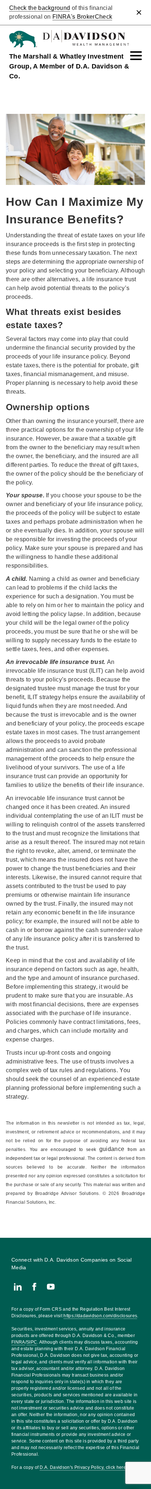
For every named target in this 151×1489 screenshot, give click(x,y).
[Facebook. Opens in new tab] (34, 1286)
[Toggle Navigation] (136, 55)
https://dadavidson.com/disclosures (100, 1315)
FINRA (18, 1342)
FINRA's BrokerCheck (82, 17)
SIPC (31, 1342)
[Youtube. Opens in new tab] (50, 1286)
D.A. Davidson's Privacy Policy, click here (83, 1467)
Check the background (39, 8)
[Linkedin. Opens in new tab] (17, 1286)
